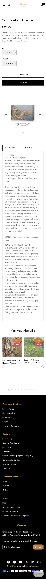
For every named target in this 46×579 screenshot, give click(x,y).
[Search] (9, 5)
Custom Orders (9, 464)
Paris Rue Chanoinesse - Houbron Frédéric (11, 361)
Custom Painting (9, 443)
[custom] (8, 562)
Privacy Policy (8, 409)
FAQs (4, 422)
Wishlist (5, 486)
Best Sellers (7, 439)
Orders (5, 490)
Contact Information (11, 507)
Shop (4, 481)
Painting (5, 447)
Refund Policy (8, 417)
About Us (6, 468)
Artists (5, 452)
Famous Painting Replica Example (16, 456)
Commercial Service (11, 460)
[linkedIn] (33, 562)
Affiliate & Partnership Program (15, 516)
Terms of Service (9, 426)
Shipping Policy (8, 413)
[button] (20, 133)
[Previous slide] (3, 367)
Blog (4, 503)
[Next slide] (43, 367)
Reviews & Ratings (10, 511)
